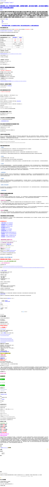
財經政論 (3, 399)
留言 (10, 298)
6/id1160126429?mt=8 (3, 342)
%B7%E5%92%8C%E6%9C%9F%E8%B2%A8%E (6, 339)
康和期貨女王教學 (7, 301)
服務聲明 (32, 476)
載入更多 (2, 304)
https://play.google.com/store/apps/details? (5, 334)
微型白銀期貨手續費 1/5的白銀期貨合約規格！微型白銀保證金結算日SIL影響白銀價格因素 (20, 25)
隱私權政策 (29, 476)
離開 (4, 485)
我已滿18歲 (2, 485)
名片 (2, 22)
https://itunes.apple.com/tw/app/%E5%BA (6, 338)
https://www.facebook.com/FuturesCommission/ (9, 251)
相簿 (2, 20)
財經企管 (6, 300)
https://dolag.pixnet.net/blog (12, 250)
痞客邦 (8, 298)
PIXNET (19, 476)
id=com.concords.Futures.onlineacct (4, 335)
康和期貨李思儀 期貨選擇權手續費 (3, 389)
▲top (1, 302)
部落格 (3, 21)
